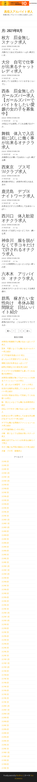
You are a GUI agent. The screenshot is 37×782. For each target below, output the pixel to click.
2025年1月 (5, 515)
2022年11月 (6, 616)
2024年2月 (5, 558)
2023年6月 (5, 589)
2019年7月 (5, 768)
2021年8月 (5, 675)
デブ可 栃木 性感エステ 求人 (13, 355)
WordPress (19, 775)
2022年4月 (5, 644)
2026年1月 (5, 469)
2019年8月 (5, 764)
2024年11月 (6, 523)
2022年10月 (6, 620)
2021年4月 (5, 690)
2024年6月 (5, 543)
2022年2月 (5, 651)
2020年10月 (6, 713)
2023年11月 (6, 570)
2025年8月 (5, 488)
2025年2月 (5, 512)
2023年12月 (6, 566)
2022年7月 (5, 632)
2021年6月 (5, 682)
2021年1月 (5, 702)
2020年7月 (5, 725)
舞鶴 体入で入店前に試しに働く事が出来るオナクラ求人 (18, 140)
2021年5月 (5, 686)
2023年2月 (5, 605)
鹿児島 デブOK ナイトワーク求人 (18, 193)
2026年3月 (5, 461)
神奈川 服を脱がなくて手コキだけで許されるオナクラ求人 (18, 247)
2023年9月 (5, 578)
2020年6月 (5, 729)
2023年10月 (6, 574)
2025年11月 (6, 477)
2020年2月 (5, 744)
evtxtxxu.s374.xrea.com (13, 46)
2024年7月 (5, 539)
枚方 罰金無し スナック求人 (18, 40)
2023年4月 (5, 597)
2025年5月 (5, 500)
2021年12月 (6, 659)
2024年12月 (6, 519)
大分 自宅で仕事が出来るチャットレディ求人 (18, 66)
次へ (28, 331)
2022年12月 (6, 613)
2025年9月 (5, 484)
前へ (9, 331)
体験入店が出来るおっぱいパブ (14, 363)
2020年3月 (5, 741)
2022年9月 (5, 624)
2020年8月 (5, 721)
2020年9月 (5, 717)
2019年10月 (6, 756)
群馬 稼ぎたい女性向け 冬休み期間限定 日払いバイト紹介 (18, 305)
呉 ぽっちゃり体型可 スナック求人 (17, 384)
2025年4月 (5, 504)
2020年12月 (6, 706)
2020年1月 (5, 748)
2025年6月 (5, 496)
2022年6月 (5, 636)
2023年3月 (5, 601)
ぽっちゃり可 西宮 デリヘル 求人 (15, 359)
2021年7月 (5, 678)
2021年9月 (5, 671)
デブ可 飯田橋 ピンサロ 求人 (13, 429)
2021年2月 (5, 698)
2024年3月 (5, 554)
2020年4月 (5, 737)
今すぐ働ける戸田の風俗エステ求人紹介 (18, 447)
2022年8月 (5, 628)
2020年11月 (6, 710)
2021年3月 (5, 694)
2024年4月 (5, 550)
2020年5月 (5, 733)
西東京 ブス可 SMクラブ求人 (18, 169)
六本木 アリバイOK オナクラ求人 (18, 276)
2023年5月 (5, 593)
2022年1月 (5, 655)
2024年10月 (6, 527)
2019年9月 (5, 760)
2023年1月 (5, 609)
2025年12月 (6, 473)
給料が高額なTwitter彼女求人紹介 (15, 367)
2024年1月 (5, 562)
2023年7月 (5, 585)
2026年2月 (5, 465)
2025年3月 (5, 508)
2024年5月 (5, 547)
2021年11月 (6, 663)
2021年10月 (6, 667)
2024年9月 (5, 531)
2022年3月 (5, 647)
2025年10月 (6, 481)
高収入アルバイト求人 (18, 11)
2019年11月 (6, 752)
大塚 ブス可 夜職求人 (12, 451)
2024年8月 (5, 535)
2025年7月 (5, 492)
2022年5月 (5, 640)
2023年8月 (5, 581)
